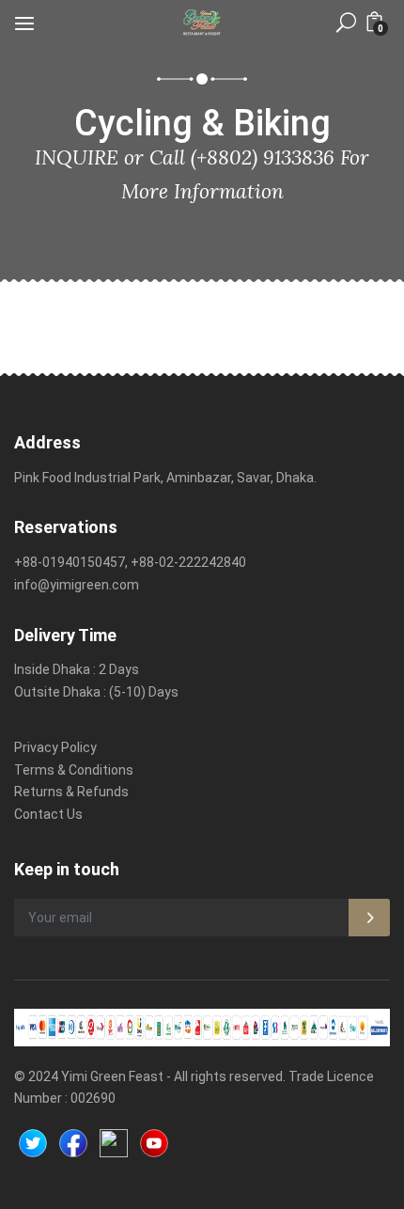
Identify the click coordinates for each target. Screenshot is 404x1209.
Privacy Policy (55, 747)
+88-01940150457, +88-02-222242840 (130, 562)
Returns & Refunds (71, 791)
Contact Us (48, 814)
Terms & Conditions (73, 769)
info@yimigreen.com (76, 584)
